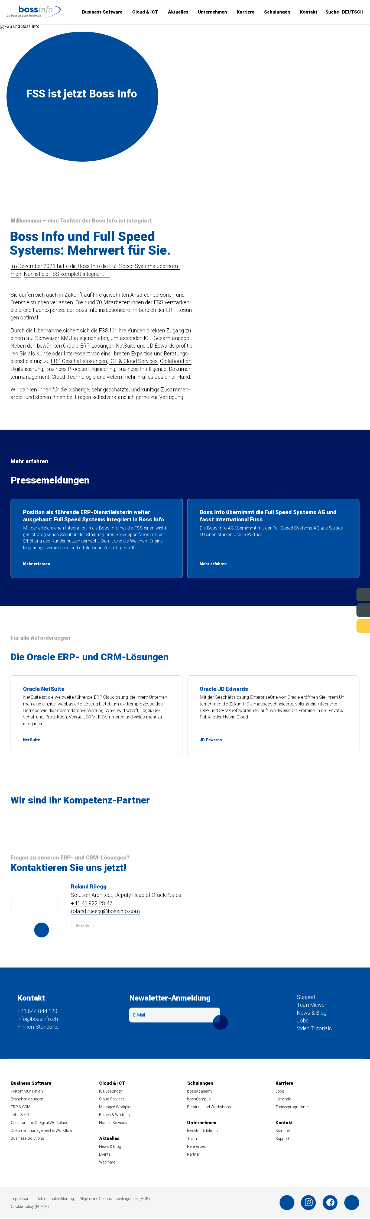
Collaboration (176, 361)
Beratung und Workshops (209, 1107)
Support (344, 625)
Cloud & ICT (145, 12)
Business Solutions (27, 1138)
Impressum (21, 1199)
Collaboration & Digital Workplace (39, 1122)
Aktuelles (178, 12)
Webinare (107, 1162)
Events (346, 594)
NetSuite (97, 715)
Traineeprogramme (292, 1107)
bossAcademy (199, 1091)
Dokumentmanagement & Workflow (41, 1130)
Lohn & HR (20, 1115)
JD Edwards (161, 346)
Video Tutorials (314, 1028)
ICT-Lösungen (110, 1091)
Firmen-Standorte (38, 1027)
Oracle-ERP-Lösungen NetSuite (99, 346)
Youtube (351, 1202)
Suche (332, 12)
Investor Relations (202, 1131)
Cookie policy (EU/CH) (30, 1206)
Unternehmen (212, 12)
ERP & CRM (20, 1107)
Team (192, 1138)
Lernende (283, 1099)
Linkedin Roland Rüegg (41, 930)
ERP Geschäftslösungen (79, 361)
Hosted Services (113, 1122)
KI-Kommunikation (27, 1091)
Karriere (245, 12)
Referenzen (196, 1146)
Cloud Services (112, 1099)
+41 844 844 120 (37, 1011)
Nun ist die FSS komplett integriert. (64, 274)
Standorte (283, 1131)
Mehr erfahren (97, 538)
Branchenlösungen (27, 1099)
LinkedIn (287, 1202)
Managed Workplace (116, 1107)
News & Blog (311, 1013)
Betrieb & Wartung (114, 1115)
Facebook (330, 1202)
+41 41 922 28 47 (91, 904)
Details (82, 926)
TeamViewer (311, 1005)
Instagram (308, 1202)
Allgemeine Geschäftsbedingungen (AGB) (115, 1199)
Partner (193, 1154)
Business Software (102, 12)
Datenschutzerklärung (55, 1199)
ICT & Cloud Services (133, 361)
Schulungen (277, 12)
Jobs (348, 610)
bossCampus (199, 1099)
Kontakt (308, 12)
